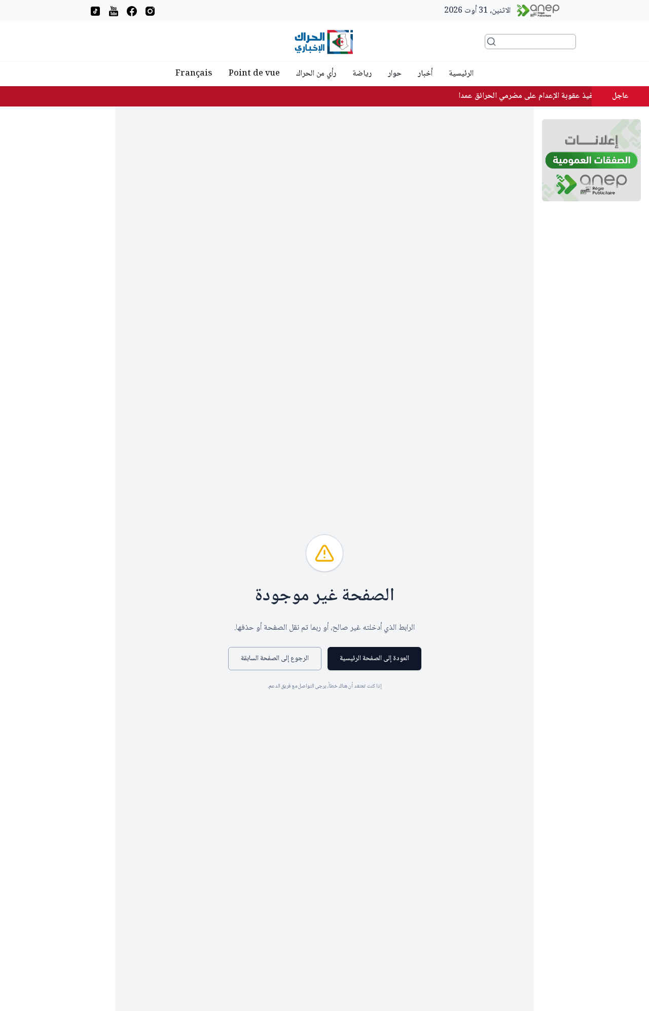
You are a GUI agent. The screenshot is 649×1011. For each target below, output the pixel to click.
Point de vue (254, 74)
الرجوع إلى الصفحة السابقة (275, 659)
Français (193, 74)
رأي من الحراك (316, 74)
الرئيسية (461, 74)
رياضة (362, 74)
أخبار (425, 74)
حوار (395, 74)
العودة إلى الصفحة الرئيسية (374, 659)
